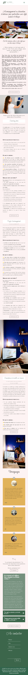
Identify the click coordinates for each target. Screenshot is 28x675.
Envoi (17, 660)
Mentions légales (17, 670)
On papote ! (14, 570)
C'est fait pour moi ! (14, 215)
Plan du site (22, 668)
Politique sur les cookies (7, 670)
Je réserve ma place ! (14, 626)
